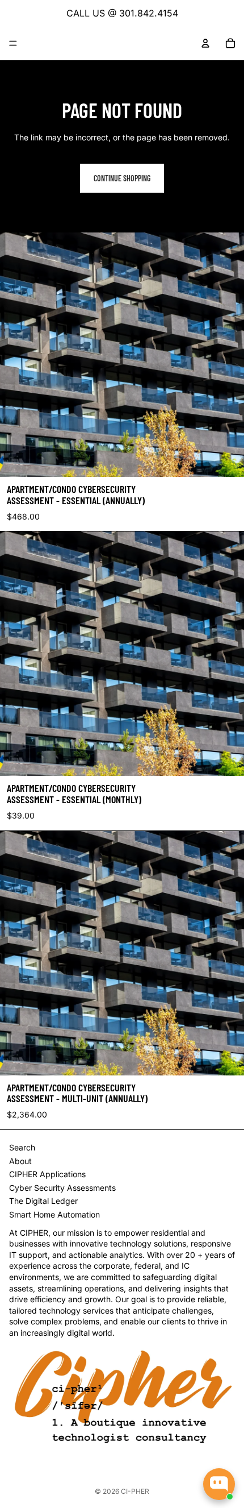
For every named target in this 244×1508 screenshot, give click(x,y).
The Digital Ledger (43, 1201)
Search (22, 1147)
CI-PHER (135, 1491)
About (20, 1161)
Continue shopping (122, 178)
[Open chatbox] (219, 1484)
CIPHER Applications (47, 1174)
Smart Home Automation (54, 1214)
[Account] (205, 43)
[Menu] (13, 43)
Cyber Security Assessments (62, 1188)
